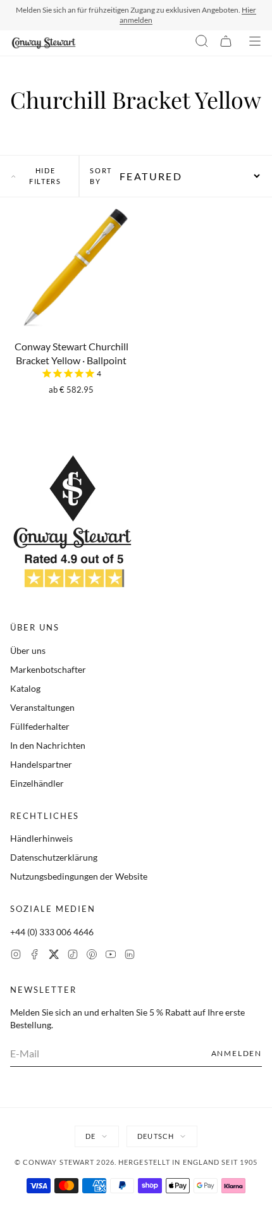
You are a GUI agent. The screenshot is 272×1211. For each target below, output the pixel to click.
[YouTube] (110, 956)
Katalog (25, 688)
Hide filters (45, 175)
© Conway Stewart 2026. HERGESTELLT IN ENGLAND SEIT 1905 (136, 1162)
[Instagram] (16, 956)
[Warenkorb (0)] (226, 43)
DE (90, 1136)
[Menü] (255, 43)
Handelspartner (41, 764)
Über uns (28, 650)
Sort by (101, 175)
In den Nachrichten (47, 745)
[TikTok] (72, 956)
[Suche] (202, 43)
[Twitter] (53, 956)
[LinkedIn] (129, 956)
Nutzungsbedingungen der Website (78, 876)
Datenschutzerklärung (53, 857)
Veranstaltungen (42, 707)
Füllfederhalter (40, 726)
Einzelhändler (37, 783)
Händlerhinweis (41, 838)
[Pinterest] (91, 956)
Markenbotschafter (48, 669)
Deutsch (155, 1136)
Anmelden (236, 1053)
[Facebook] (34, 956)
